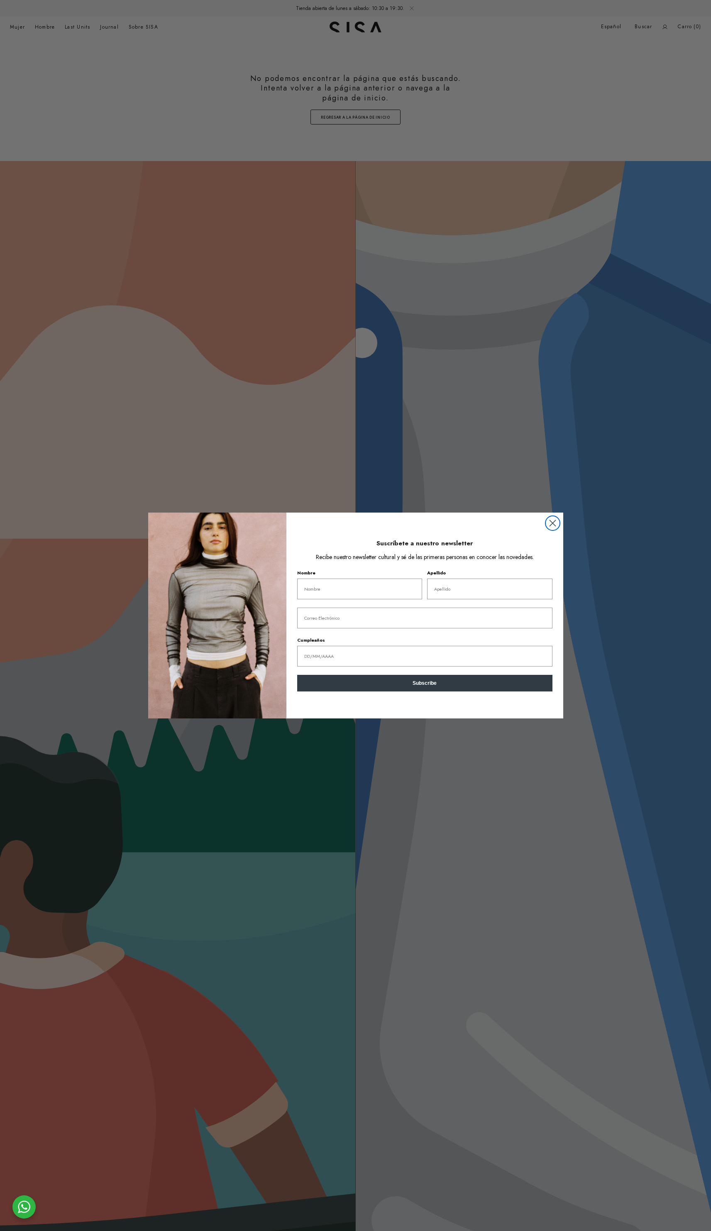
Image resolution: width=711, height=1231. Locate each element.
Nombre (306, 572)
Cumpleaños (311, 640)
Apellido (436, 572)
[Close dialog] (552, 523)
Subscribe (425, 683)
